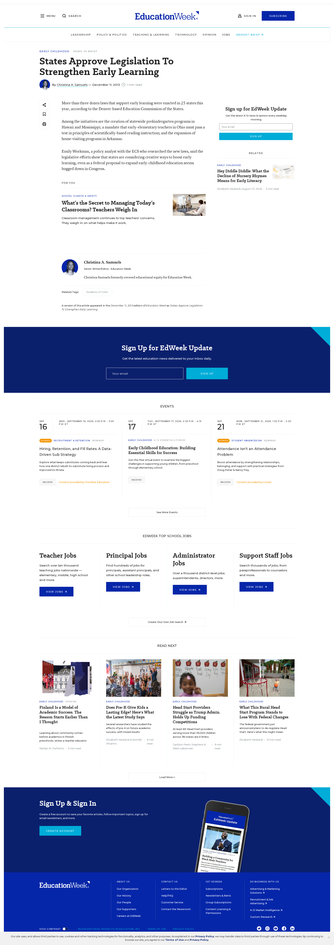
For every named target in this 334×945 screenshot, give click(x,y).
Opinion (209, 34)
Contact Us (169, 881)
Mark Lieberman (183, 748)
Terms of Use (156, 929)
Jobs (226, 34)
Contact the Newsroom (176, 909)
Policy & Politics (112, 34)
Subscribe (278, 15)
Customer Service (172, 902)
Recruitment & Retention (72, 440)
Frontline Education (97, 482)
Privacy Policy (183, 929)
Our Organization (127, 888)
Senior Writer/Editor (96, 268)
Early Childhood (54, 51)
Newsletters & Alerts (218, 895)
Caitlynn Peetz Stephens (188, 744)
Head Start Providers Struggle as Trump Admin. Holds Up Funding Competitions (196, 714)
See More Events (167, 512)
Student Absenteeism (247, 440)
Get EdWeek (214, 881)
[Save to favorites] (44, 114)
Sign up (207, 373)
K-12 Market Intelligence (265, 910)
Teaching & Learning (151, 34)
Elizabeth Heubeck (229, 188)
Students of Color (97, 292)
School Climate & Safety (79, 196)
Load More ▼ (167, 777)
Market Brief (248, 34)
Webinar (98, 440)
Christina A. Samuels (72, 85)
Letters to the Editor (174, 888)
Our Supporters (126, 909)
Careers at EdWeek (129, 915)
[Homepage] (167, 15)
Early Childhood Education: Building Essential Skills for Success (162, 450)
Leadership (81, 34)
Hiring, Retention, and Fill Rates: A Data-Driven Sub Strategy (75, 452)
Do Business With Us (264, 881)
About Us (123, 881)
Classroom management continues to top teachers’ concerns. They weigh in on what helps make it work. (108, 220)
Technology (186, 34)
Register (48, 482)
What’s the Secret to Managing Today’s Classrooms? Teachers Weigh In (108, 206)
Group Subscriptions (218, 902)
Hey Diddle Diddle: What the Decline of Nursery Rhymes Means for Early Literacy (243, 176)
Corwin (267, 482)
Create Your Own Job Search (166, 622)
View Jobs (55, 591)
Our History (124, 895)
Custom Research (261, 916)
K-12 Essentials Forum (169, 440)
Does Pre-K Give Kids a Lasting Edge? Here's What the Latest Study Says (130, 712)
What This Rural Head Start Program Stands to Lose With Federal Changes (263, 712)
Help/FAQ (167, 895)
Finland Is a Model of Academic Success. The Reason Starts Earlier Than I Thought (63, 714)
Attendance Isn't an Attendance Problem (246, 452)
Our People (124, 902)
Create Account (60, 830)
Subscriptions (214, 888)
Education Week (121, 268)
